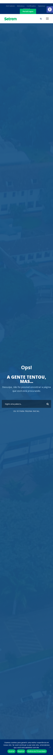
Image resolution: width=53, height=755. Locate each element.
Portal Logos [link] (28, 11)
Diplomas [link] (41, 6)
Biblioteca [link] (20, 6)
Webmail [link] (26, 9)
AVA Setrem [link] (10, 6)
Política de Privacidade (37, 751)
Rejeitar (21, 751)
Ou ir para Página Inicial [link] (26, 411)
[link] (50, 9)
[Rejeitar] (50, 747)
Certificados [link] (31, 6)
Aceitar (11, 751)
